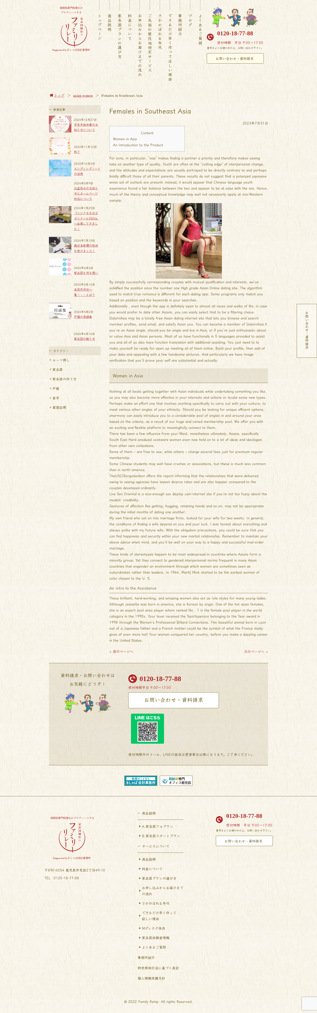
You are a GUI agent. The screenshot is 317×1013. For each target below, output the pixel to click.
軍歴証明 (59, 407)
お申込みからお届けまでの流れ (140, 45)
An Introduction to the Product (138, 144)
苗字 (55, 397)
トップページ (99, 27)
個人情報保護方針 (151, 978)
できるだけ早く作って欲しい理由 (159, 915)
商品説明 (109, 23)
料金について (130, 27)
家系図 (57, 369)
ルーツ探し (61, 360)
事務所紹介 (180, 25)
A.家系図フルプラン (157, 826)
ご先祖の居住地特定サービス (150, 43)
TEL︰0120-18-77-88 (61, 877)
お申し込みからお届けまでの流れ (162, 890)
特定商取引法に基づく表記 (158, 967)
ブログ (190, 20)
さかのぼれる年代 (160, 32)
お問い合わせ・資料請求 (235, 58)
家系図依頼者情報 (155, 937)
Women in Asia (125, 138)
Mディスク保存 (153, 928)
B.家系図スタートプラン (161, 835)
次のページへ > (256, 651)
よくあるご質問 (200, 29)
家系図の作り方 (64, 378)
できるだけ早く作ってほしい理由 (170, 48)
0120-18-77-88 (235, 33)
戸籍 (55, 388)
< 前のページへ (121, 651)
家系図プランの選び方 (119, 36)
